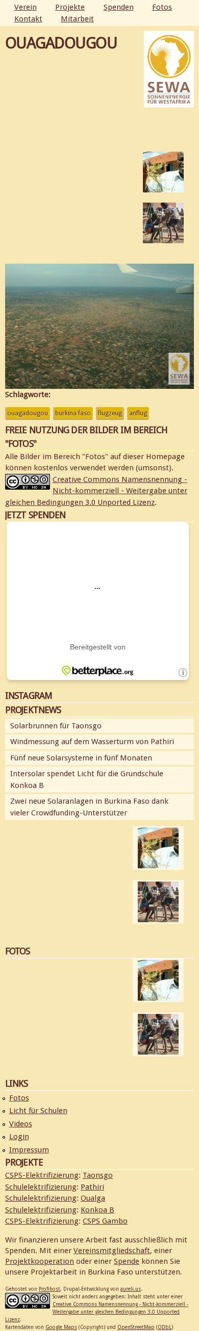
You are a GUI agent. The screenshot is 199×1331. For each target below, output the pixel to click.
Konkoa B (97, 1209)
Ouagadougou (27, 413)
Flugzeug (110, 413)
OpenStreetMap (136, 1327)
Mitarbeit (77, 18)
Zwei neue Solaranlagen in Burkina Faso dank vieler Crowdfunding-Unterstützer (89, 807)
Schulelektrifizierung (41, 1187)
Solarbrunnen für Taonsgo (56, 725)
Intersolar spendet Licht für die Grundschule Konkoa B (86, 779)
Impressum (29, 1149)
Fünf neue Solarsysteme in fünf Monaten (81, 757)
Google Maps (61, 1327)
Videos (20, 1123)
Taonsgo (98, 1175)
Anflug (138, 413)
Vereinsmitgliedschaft (111, 1250)
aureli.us (130, 1289)
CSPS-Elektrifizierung (42, 1175)
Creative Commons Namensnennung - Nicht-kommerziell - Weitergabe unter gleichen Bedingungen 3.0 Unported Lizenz (96, 491)
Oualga (93, 1198)
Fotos (162, 7)
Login (19, 1136)
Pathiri (92, 1187)
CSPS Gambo (105, 1221)
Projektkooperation (39, 1261)
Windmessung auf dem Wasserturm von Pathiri (92, 741)
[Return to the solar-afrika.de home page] (169, 101)
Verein (25, 7)
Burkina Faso (73, 413)
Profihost (49, 1289)
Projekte (70, 7)
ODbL (164, 1327)
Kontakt (28, 18)
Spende (126, 1261)
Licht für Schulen (38, 1110)
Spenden (119, 7)
